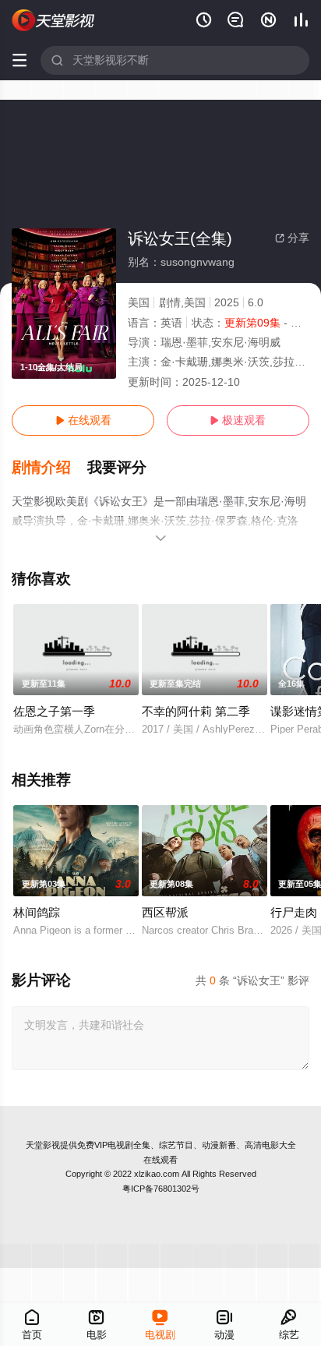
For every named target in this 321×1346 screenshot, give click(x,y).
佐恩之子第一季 (54, 711)
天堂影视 (43, 1145)
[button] (49, 467)
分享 (292, 237)
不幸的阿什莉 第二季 (196, 711)
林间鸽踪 (36, 912)
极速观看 (238, 420)
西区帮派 (165, 912)
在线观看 (83, 420)
